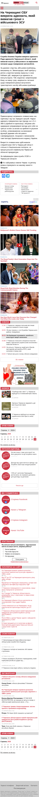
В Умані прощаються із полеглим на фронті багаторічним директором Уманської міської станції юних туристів (17, 625)
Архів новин (7, 426)
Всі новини (19, 359)
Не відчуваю (9, 556)
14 (5, 439)
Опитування (8, 541)
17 (14, 439)
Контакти (34, 785)
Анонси (5, 388)
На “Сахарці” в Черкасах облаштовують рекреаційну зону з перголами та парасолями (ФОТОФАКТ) (18, 595)
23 (32, 439)
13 (2, 439)
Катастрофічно (10, 549)
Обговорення (8, 673)
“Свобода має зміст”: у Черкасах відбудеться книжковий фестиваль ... (24, 393)
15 (8, 439)
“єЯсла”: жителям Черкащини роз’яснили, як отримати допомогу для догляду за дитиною (23, 475)
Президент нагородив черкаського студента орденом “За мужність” (27, 189)
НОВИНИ (5, 322)
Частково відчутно (11, 551)
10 (29, 437)
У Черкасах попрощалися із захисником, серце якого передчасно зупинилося (18, 589)
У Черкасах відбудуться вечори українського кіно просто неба (23, 415)
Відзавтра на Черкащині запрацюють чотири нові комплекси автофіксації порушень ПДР (19, 583)
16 (11, 439)
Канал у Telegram (18, 510)
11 (32, 437)
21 (26, 439)
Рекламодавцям (19, 788)
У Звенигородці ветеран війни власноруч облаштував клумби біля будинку (16, 641)
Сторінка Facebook (19, 499)
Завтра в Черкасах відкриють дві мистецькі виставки (23, 404)
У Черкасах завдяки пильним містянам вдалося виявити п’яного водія (20, 326)
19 (20, 439)
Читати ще (19, 485)
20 (23, 439)
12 (35, 437)
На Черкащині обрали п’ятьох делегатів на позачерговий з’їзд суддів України (17, 601)
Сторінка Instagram (19, 520)
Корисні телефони (7, 785)
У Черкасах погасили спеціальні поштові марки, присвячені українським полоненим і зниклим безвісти (21, 342)
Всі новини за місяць (8, 445)
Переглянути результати (19, 562)
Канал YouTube (17, 530)
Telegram (4, 168)
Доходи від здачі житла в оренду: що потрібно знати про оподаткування (24, 463)
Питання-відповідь (11, 449)
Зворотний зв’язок (22, 785)
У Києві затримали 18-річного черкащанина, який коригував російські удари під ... (19, 659)
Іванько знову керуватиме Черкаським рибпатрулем (9, 188)
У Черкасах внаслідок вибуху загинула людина (19, 668)
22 (29, 439)
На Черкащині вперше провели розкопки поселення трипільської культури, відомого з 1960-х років (18, 572)
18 (17, 439)
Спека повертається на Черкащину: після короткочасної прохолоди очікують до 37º (16, 606)
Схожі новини (8, 634)
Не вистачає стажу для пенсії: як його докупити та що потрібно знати (23, 453)
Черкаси (6, 3)
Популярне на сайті (11, 567)
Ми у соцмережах (10, 493)
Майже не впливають (12, 554)
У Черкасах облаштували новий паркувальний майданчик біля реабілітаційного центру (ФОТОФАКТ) (18, 612)
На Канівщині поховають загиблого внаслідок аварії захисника (19, 336)
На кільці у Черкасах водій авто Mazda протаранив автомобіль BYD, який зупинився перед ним (20, 349)
